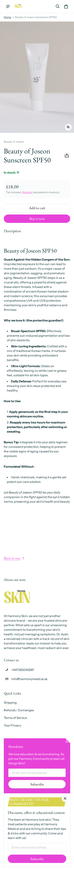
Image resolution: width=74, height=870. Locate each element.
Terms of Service (15, 718)
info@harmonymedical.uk (29, 679)
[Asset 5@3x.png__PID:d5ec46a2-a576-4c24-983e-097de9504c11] (18, 6)
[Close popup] (65, 798)
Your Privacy (12, 725)
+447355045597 (22, 670)
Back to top (12, 558)
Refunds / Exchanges (19, 710)
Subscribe (37, 784)
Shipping (27, 192)
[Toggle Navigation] (8, 6)
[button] (58, 6)
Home (7, 17)
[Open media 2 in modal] (37, 77)
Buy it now (37, 218)
